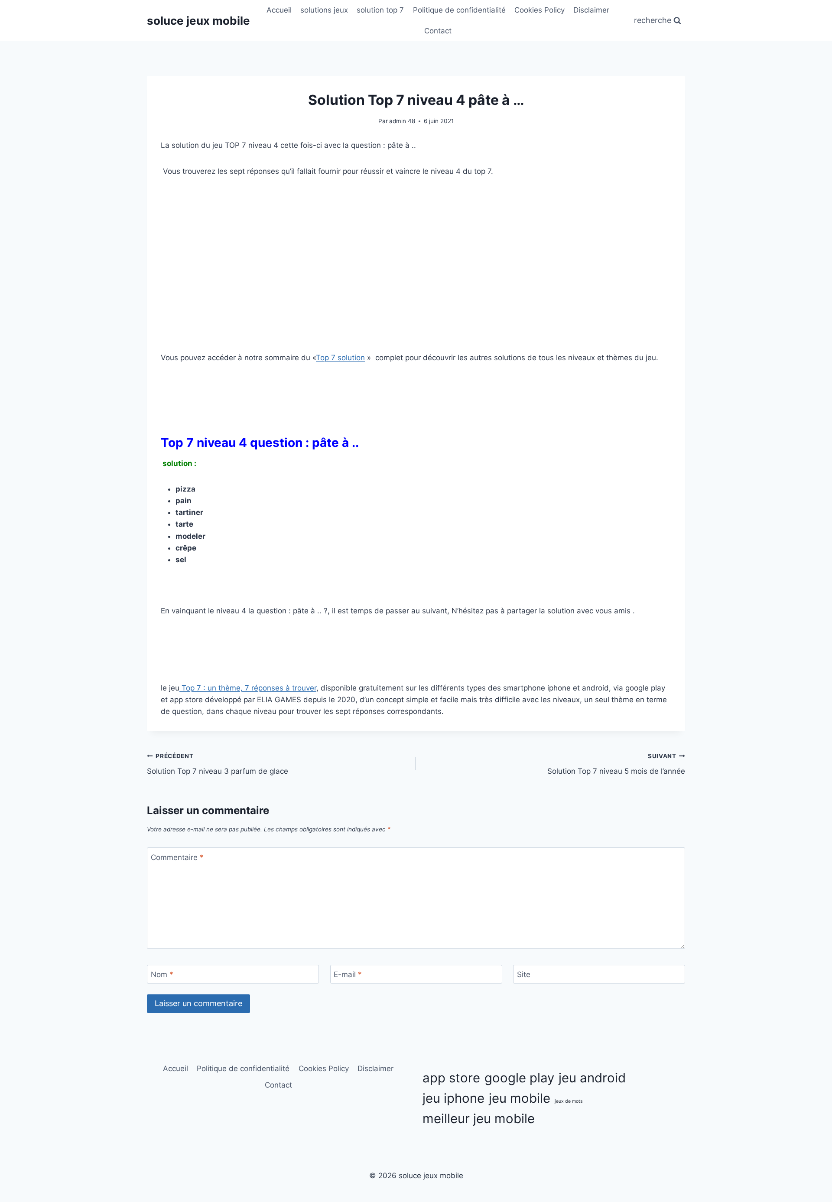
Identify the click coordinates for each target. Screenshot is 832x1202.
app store (451, 1077)
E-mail (348, 974)
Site (523, 974)
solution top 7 (380, 10)
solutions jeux (324, 10)
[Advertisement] (416, 252)
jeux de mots (569, 1101)
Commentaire (177, 857)
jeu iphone (453, 1098)
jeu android (592, 1077)
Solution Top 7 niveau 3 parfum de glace (217, 763)
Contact (438, 30)
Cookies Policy (539, 10)
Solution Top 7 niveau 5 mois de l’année (616, 763)
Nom (162, 974)
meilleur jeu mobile (478, 1118)
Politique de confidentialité (459, 10)
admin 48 (402, 120)
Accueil (279, 10)
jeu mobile (519, 1098)
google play (519, 1077)
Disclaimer (591, 10)
